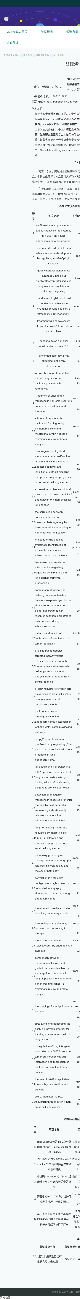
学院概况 (47, 31)
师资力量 (27, 55)
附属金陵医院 (42, 55)
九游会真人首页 (17, 31)
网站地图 (5, 1297)
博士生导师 (58, 55)
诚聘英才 (13, 42)
